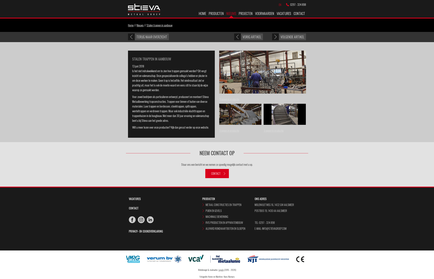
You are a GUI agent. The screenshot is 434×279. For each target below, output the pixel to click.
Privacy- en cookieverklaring (146, 231)
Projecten (246, 13)
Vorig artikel (252, 36)
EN (280, 5)
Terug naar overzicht (151, 36)
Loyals (221, 270)
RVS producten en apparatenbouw (224, 223)
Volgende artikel (292, 36)
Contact (299, 13)
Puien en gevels (214, 211)
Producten (216, 13)
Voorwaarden (264, 13)
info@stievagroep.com (274, 229)
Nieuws (231, 13)
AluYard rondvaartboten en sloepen (225, 229)
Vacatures (284, 13)
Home (202, 13)
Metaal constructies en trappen (223, 205)
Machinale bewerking (217, 217)
